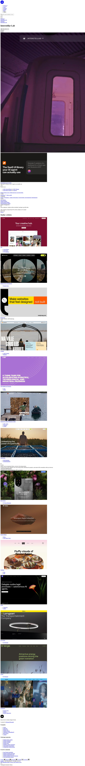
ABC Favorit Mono (7, 189)
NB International (6, 461)
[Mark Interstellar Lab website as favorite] (6, 29)
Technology (6, 197)
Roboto (4, 711)
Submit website (6, 731)
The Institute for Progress (6, 386)
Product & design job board (9, 753)
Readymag (3, 317)
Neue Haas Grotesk (7, 190)
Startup (2, 197)
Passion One (5, 710)
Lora (4, 388)
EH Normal (5, 642)
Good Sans (5, 250)
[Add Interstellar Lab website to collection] (4, 29)
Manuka (5, 354)
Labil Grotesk (6, 353)
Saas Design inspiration (8, 752)
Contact (4, 734)
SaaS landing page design (8, 745)
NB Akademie (6, 460)
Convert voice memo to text (15, 762)
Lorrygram (3, 640)
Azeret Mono (6, 249)
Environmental (28, 197)
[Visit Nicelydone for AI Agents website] (2, 185)
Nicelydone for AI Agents (6, 182)
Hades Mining (4, 534)
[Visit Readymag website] (2, 320)
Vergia (2, 674)
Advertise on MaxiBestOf (8, 732)
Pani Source (3, 500)
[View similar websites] (2, 29)
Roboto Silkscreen (7, 713)
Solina (4, 608)
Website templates (7, 741)
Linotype (15, 190)
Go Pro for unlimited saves (6, 468)
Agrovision (3, 458)
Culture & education (14, 197)
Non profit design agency (8, 757)
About (4, 727)
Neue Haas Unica (7, 538)
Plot (1, 247)
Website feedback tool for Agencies (10, 755)
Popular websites (6, 742)
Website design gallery (8, 739)
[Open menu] (1, 17)
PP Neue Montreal (7, 503)
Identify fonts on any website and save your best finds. (12, 192)
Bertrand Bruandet (10, 722)
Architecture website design (9, 747)
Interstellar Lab (4, 20)
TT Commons (6, 251)
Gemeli (4, 426)
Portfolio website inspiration (9, 744)
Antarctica (5, 607)
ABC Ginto (5, 423)
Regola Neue (6, 285)
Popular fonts (6, 743)
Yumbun (2, 570)
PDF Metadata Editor (5, 762)
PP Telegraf (5, 676)
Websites (2, 18)
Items (4, 537)
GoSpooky (3, 708)
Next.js (2, 212)
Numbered (3, 195)
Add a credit (9, 195)
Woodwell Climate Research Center (8, 421)
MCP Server (5, 733)
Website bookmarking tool (8, 754)
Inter (4, 573)
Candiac (2, 351)
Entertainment (34, 197)
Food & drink (22, 197)
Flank (2, 605)
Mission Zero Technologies (6, 283)
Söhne (4, 389)
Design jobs (5, 729)
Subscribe (5, 728)
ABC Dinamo (16, 189)
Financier (5, 425)
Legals (2, 761)
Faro (4, 572)
